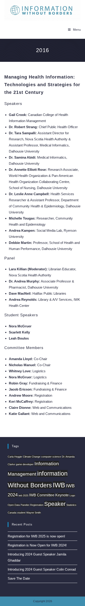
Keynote (62, 495)
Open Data (14, 505)
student (21, 512)
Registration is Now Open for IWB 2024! (37, 545)
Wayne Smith (33, 512)
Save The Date (19, 578)
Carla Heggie (15, 456)
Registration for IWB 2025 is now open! (36, 536)
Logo (72, 495)
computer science (51, 456)
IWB (59, 485)
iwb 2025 (23, 495)
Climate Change (31, 456)
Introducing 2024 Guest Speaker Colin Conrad (42, 569)
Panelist (25, 505)
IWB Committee (41, 495)
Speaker (55, 504)
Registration (36, 505)
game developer (25, 464)
